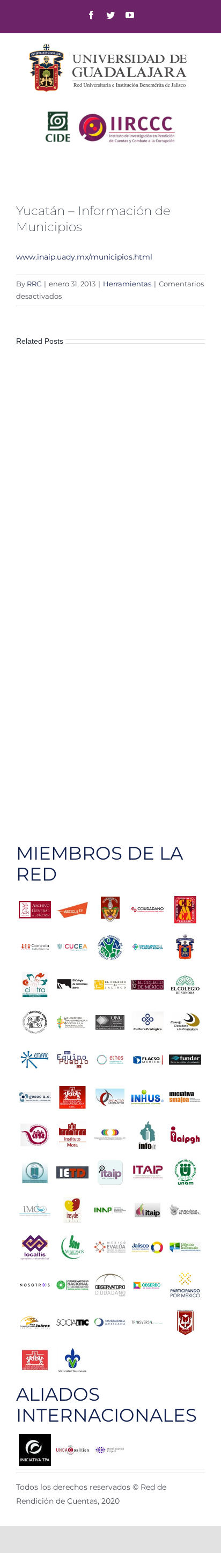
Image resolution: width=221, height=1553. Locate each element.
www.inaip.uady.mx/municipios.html (84, 257)
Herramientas (127, 283)
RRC (34, 283)
